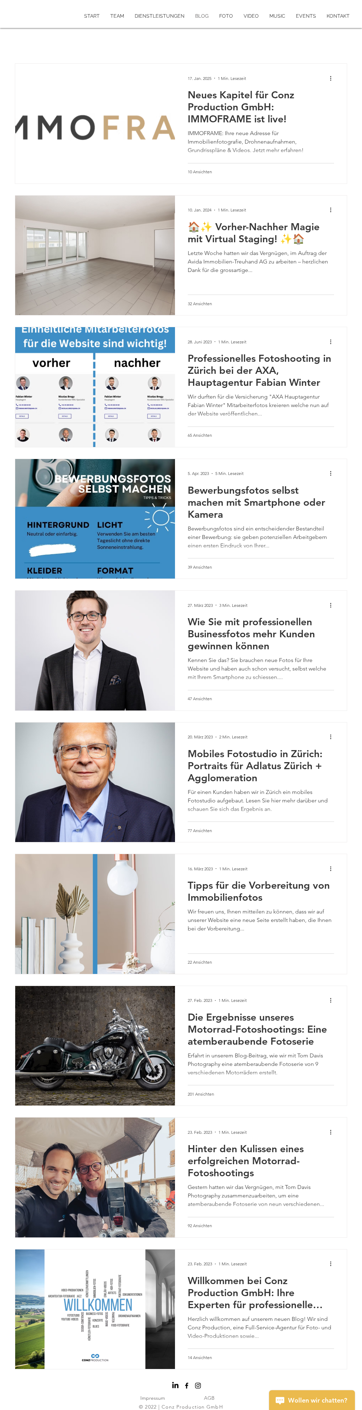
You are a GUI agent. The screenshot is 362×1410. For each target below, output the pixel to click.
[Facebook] (187, 1385)
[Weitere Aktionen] (333, 78)
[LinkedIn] (175, 1385)
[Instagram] (198, 1385)
